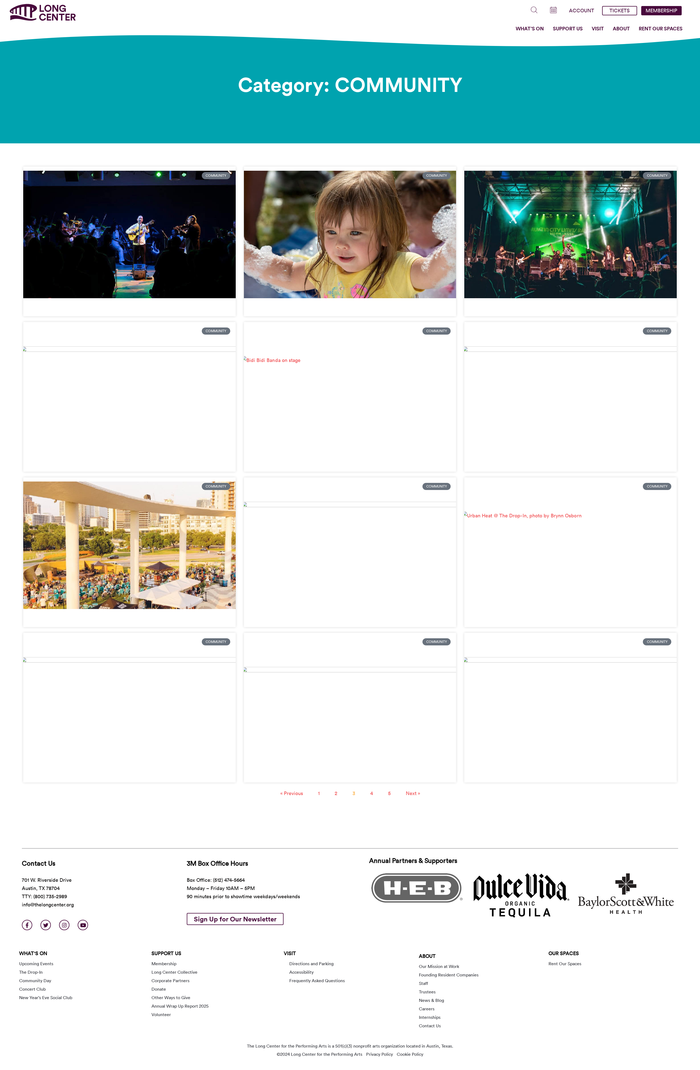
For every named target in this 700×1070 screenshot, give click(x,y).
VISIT (290, 953)
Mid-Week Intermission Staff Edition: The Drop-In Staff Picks (542, 618)
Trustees (427, 991)
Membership (661, 10)
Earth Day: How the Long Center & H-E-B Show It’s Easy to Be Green (110, 774)
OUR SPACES (564, 953)
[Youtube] (83, 925)
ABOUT (427, 956)
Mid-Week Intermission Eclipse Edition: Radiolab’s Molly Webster (327, 774)
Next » (413, 793)
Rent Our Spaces (660, 28)
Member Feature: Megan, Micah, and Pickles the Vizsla (94, 463)
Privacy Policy (379, 1054)
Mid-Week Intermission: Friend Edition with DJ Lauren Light (100, 618)
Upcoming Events (36, 963)
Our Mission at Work (439, 966)
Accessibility (301, 972)
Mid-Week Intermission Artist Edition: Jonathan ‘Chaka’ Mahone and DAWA (560, 308)
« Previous (291, 793)
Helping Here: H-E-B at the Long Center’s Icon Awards (534, 774)
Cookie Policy (410, 1054)
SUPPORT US (166, 953)
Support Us (568, 28)
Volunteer (161, 1014)
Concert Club (32, 989)
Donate (158, 989)
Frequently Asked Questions (317, 980)
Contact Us (430, 1025)
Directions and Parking (311, 963)
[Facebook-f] (27, 925)
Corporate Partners (170, 980)
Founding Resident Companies (449, 975)
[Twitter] (45, 925)
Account (581, 10)
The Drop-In (31, 972)
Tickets (619, 10)
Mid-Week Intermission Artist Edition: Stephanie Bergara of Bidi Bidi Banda (339, 463)
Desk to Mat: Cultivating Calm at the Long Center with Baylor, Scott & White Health (350, 618)
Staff (423, 983)
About (621, 28)
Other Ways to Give (170, 997)
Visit (598, 28)
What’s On (530, 28)
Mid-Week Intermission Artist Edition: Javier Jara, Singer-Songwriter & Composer (127, 308)
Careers (426, 1008)
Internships (430, 1017)
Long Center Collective (174, 972)
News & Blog (431, 1000)
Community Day (35, 980)
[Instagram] (64, 925)
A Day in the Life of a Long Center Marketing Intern (531, 463)
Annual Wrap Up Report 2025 (180, 1006)
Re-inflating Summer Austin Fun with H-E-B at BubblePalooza (322, 308)
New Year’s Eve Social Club (45, 997)
